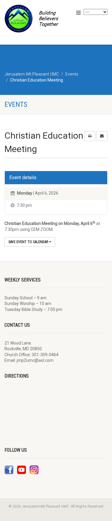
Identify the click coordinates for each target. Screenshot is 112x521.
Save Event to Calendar (28, 242)
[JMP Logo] (37, 18)
